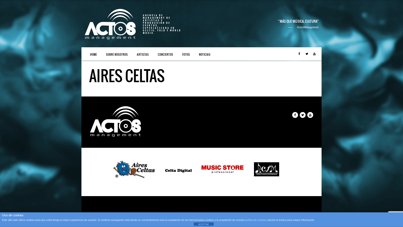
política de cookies (255, 220)
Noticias (205, 55)
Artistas (143, 55)
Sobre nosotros (117, 55)
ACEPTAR (203, 224)
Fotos (186, 55)
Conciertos (165, 55)
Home (93, 55)
